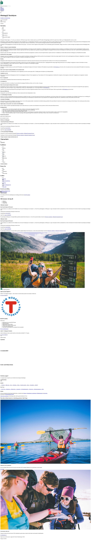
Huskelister (2, 9)
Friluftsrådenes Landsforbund (31, 393)
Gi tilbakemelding (3, 379)
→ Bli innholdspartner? (24, 389)
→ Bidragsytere (12, 389)
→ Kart (10, 385)
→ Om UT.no (2, 389)
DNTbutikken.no (46, 87)
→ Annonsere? (17, 389)
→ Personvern (30, 389)
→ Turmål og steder (22, 385)
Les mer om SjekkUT (4, 295)
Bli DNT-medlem (27, 194)
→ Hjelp (42, 389)
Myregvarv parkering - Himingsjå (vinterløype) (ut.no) (26, 135)
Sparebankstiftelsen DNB (9, 394)
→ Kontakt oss (7, 389)
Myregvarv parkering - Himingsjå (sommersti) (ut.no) (25, 133)
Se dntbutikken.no (3, 535)
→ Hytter (17, 385)
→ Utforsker (2, 385)
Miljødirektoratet (39, 393)
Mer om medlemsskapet (4, 328)
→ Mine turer (7, 385)
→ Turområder (31, 385)
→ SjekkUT (36, 385)
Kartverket (45, 393)
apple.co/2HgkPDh (8, 129)
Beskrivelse (2, 142)
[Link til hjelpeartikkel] (0, 141)
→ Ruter (27, 385)
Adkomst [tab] (4, 201)
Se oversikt (2, 469)
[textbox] (5, 6)
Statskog (24, 393)
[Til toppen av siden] (1, 380)
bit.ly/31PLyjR (7, 213)
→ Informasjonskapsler (37, 389)
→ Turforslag (14, 385)
